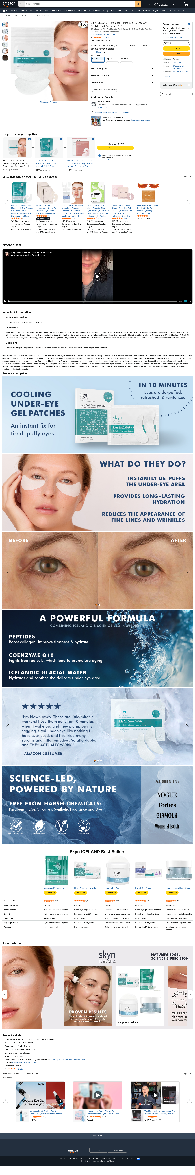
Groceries (82, 10)
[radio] (5, 24)
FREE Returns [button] (97, 52)
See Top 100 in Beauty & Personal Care (68, 1060)
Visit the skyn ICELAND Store (103, 34)
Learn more (102, 107)
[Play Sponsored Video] (98, 1095)
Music (164, 10)
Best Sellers (56, 10)
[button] (5, 10)
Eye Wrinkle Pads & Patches (24, 1062)
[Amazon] (9, 4)
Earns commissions (47, 252)
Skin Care (25, 16)
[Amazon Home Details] (183, 10)
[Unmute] (190, 301)
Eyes (32, 16)
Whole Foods (94, 10)
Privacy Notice (78, 1158)
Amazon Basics (42, 10)
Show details (106, 160)
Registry (156, 10)
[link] (49, 147)
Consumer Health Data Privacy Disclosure (100, 1158)
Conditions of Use (64, 1158)
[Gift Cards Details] (134, 10)
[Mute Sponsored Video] (61, 1106)
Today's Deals (109, 10)
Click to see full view (48, 102)
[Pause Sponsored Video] (61, 1101)
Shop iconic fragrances (140, 120)
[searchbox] (80, 3)
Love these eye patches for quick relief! (28, 255)
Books (120, 10)
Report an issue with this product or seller (111, 112)
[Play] (5, 301)
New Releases (70, 10)
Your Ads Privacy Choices (126, 1158)
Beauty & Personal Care (11, 16)
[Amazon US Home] (73, 1151)
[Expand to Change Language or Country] (105, 1151)
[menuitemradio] (185, 301)
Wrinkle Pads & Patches (44, 16)
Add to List (166, 94)
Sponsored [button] (6, 1077)
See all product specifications (104, 90)
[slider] (92, 301)
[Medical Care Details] (33, 10)
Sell (138, 10)
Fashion (146, 10)
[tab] (96, 605)
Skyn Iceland (177, 62)
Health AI (14, 10)
